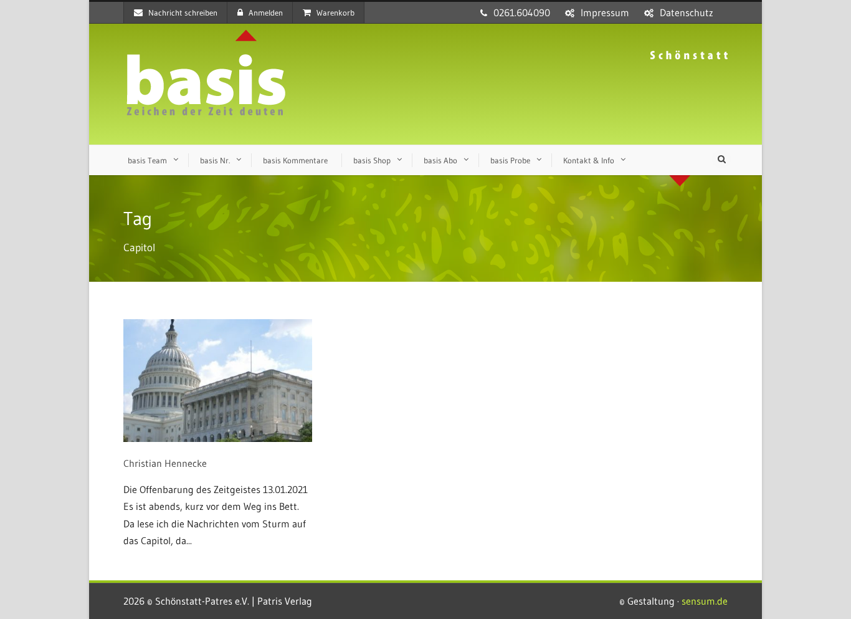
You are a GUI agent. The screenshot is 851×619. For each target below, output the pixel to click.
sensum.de (705, 601)
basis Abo (440, 160)
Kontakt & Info (588, 160)
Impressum (605, 12)
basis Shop (372, 160)
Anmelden (266, 12)
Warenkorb (335, 12)
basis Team (147, 160)
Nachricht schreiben (182, 12)
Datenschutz (686, 12)
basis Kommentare (295, 160)
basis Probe (510, 160)
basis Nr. (215, 160)
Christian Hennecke (165, 463)
